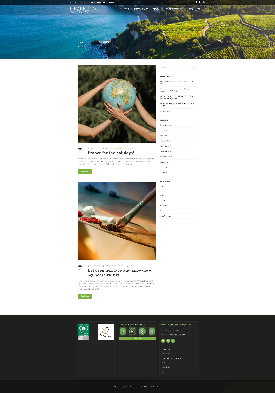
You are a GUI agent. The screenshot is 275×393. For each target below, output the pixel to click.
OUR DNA (157, 9)
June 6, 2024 (95, 148)
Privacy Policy (166, 349)
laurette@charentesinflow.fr (105, 2)
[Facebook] (196, 2)
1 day (123, 331)
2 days (142, 331)
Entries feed (164, 205)
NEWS (190, 9)
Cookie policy (166, 367)
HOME (126, 9)
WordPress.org (165, 216)
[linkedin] (200, 2)
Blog (131, 148)
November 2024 (166, 151)
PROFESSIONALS (174, 9)
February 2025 (165, 141)
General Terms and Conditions (171, 358)
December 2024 (166, 146)
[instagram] (204, 2)
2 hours (132, 331)
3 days (151, 331)
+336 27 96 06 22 (78, 2)
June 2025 (163, 130)
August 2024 (164, 162)
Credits (164, 372)
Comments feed (166, 211)
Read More (85, 171)
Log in (162, 200)
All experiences (137, 339)
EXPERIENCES (141, 9)
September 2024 (166, 157)
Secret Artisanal (165, 111)
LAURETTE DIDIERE (114, 148)
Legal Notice (166, 353)
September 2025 (166, 125)
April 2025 (163, 136)
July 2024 (163, 167)
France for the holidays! (111, 152)
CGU (163, 363)
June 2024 (164, 172)
